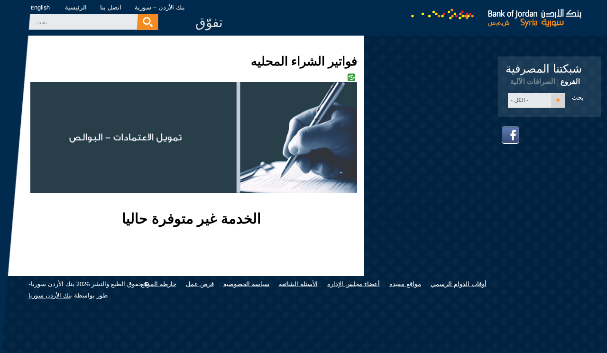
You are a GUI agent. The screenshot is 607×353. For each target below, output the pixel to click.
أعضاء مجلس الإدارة (353, 284)
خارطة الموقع (158, 284)
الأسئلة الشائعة (298, 284)
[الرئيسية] (449, 15)
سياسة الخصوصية (246, 284)
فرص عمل (200, 284)
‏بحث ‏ (41, 22)
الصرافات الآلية (532, 81)
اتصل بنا (110, 7)
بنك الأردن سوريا (50, 295)
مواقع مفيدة (405, 284)
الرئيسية (76, 7)
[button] (536, 100)
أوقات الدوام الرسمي (459, 284)
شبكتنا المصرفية (544, 69)
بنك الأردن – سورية (160, 7)
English (40, 8)
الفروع (570, 81)
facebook (511, 135)
